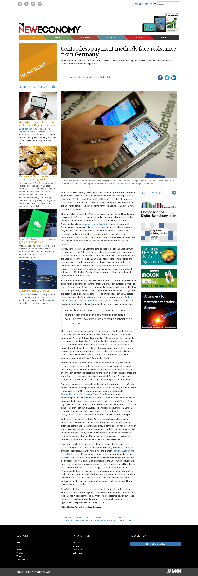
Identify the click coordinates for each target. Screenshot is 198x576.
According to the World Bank (96, 224)
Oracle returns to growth (34, 290)
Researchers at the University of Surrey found (83, 394)
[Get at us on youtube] (26, 3)
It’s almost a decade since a (32, 128)
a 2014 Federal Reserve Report (86, 199)
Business (85, 37)
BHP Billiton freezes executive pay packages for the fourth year (101, 520)
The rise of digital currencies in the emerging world (36, 178)
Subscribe (137, 4)
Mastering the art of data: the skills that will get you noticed (37, 124)
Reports (166, 37)
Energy (59, 37)
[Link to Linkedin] (40, 3)
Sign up (148, 4)
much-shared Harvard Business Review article (37, 130)
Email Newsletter (156, 544)
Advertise (77, 549)
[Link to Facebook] (33, 3)
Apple (77, 507)
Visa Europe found (93, 341)
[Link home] (50, 29)
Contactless (86, 507)
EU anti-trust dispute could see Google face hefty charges (93, 517)
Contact (76, 546)
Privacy (76, 543)
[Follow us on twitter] (20, 3)
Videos (139, 37)
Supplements (22, 560)
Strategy (112, 37)
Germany (97, 507)
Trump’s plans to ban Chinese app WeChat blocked (37, 241)
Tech (32, 37)
